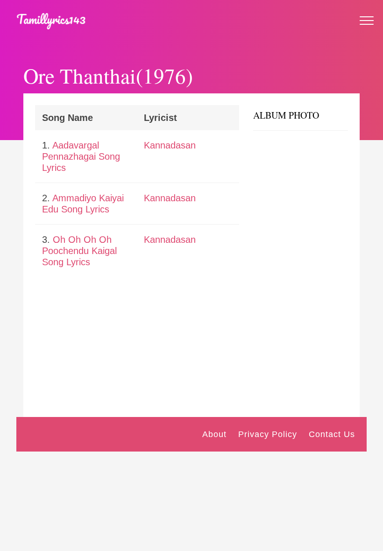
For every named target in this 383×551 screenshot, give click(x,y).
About (214, 434)
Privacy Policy (267, 434)
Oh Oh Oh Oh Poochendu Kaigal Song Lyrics (79, 250)
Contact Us (332, 434)
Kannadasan (170, 145)
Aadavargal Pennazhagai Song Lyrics (81, 156)
